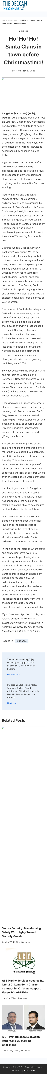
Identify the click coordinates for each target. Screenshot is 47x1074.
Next (9, 703)
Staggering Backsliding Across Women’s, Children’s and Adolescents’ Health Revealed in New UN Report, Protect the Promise (23, 691)
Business (23, 31)
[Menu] (43, 6)
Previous (15, 674)
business (22, 641)
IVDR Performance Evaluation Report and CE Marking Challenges (21, 1040)
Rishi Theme (29, 1070)
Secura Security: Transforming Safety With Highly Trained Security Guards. (21, 932)
